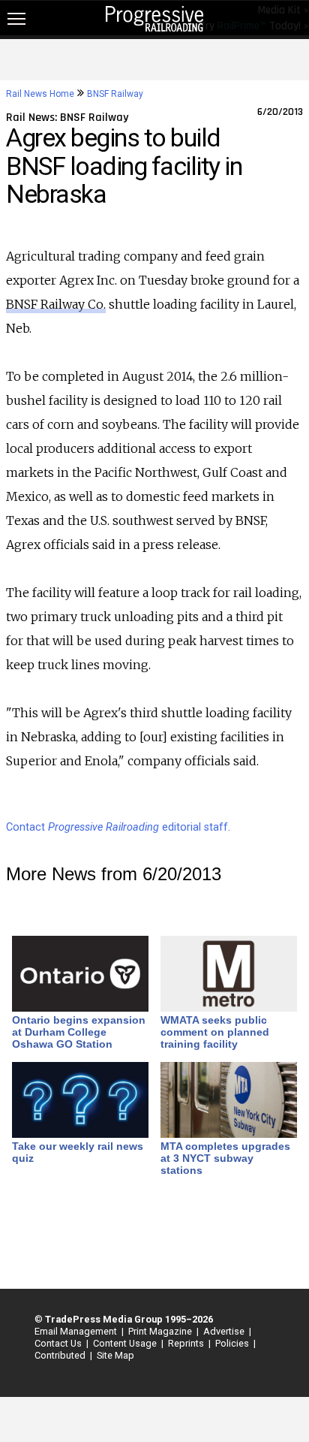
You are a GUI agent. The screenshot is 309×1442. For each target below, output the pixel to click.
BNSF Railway (115, 94)
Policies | (233, 1343)
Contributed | (61, 1355)
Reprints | (187, 1343)
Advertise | (225, 1331)
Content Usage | (126, 1343)
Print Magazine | (161, 1331)
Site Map (115, 1355)
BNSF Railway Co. (56, 304)
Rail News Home (40, 94)
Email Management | (77, 1331)
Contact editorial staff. (118, 827)
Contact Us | (59, 1343)
